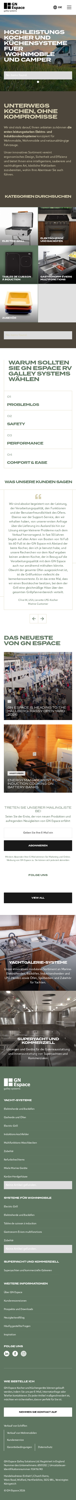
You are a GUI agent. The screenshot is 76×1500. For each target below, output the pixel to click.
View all (38, 898)
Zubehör (9, 1151)
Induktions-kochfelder (16, 1134)
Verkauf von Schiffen (15, 1426)
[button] (57, 7)
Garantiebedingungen (19, 1447)
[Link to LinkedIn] (29, 882)
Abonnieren (37, 845)
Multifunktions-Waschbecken (20, 1143)
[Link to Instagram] (46, 882)
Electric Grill (11, 1126)
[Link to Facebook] (38, 882)
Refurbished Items (14, 1159)
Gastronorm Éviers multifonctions (23, 1232)
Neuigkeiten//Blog (14, 1317)
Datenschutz (45, 1447)
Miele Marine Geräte (15, 1168)
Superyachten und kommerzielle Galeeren (28, 1270)
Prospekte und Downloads (18, 1309)
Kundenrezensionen (15, 1301)
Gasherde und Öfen (15, 1117)
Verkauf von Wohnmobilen (22, 1433)
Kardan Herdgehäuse (15, 1176)
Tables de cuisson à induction (20, 1223)
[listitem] (38, 550)
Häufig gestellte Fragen (17, 1326)
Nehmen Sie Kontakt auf (38, 1412)
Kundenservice (15, 1440)
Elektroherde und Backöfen (19, 1109)
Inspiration (10, 1334)
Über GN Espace (13, 1292)
